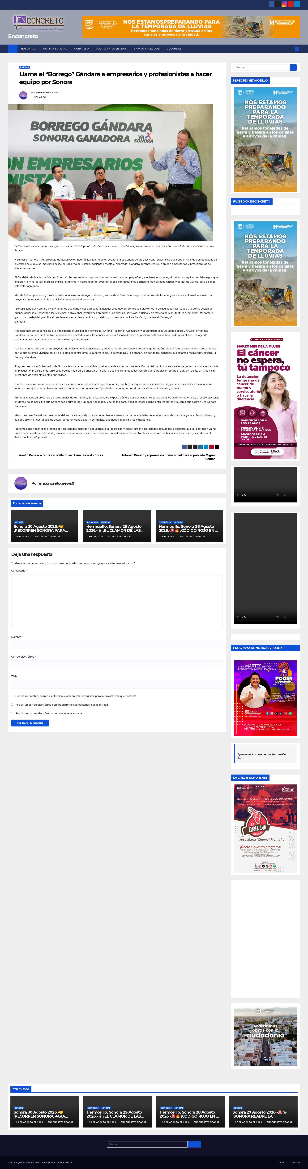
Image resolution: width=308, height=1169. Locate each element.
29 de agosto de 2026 (103, 1122)
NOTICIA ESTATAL (55, 48)
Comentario (19, 570)
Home (282, 1162)
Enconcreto (23, 36)
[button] (292, 48)
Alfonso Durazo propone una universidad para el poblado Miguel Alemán (168, 457)
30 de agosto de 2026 (30, 1122)
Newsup (52, 1162)
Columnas (174, 48)
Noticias (24, 67)
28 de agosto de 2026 (176, 1122)
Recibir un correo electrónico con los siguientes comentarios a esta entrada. (61, 704)
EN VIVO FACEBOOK (147, 48)
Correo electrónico (24, 656)
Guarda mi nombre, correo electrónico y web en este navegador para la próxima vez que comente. (76, 696)
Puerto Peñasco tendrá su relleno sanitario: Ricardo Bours (60, 455)
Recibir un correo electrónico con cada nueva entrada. (48, 713)
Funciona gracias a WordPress (24, 1162)
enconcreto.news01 (47, 92)
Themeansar (66, 1162)
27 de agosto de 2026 (249, 1122)
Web (14, 676)
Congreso (81, 48)
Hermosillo (92, 522)
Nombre (17, 636)
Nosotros (28, 48)
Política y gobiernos (111, 48)
